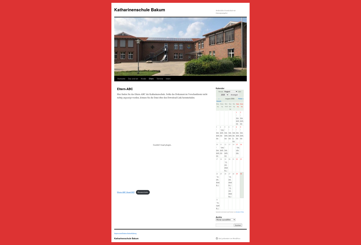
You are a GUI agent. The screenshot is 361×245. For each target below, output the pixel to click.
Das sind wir (133, 78)
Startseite (121, 78)
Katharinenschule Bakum (139, 9)
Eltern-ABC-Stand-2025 (126, 192)
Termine (160, 78)
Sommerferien (237, 121)
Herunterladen (143, 192)
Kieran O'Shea (240, 212)
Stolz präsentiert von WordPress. (230, 238)
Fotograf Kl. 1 (217, 205)
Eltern (151, 78)
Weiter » (241, 98)
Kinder (143, 78)
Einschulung (237, 150)
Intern (168, 78)
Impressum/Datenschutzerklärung (125, 233)
